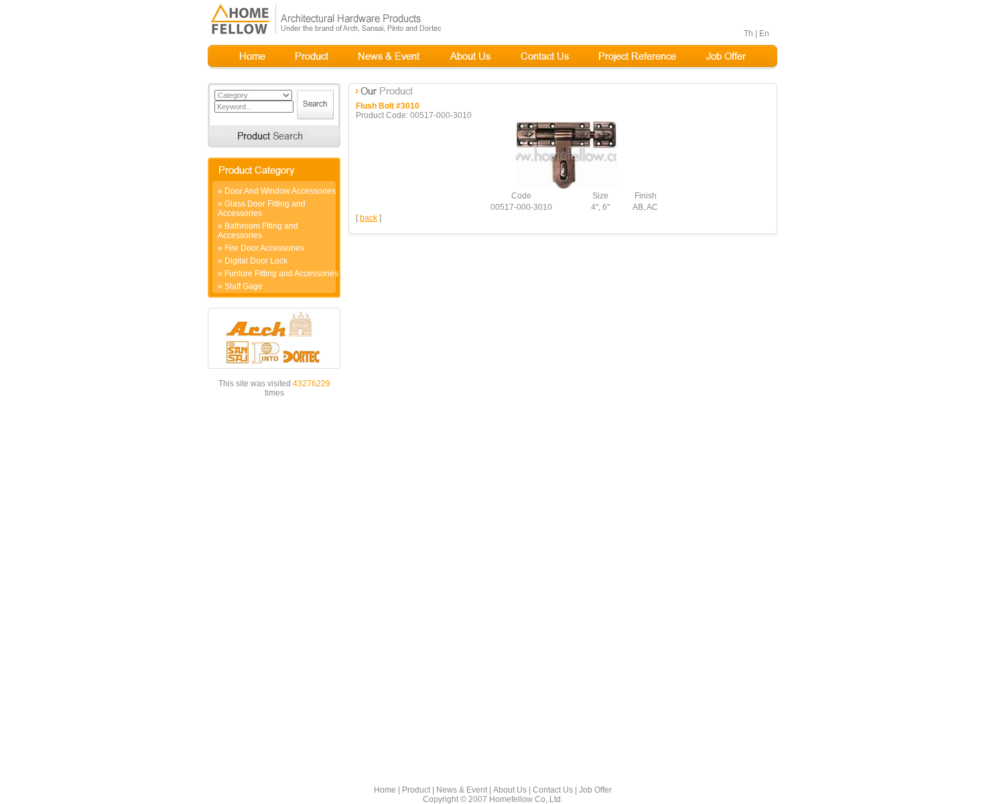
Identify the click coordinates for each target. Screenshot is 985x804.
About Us (510, 790)
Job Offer (595, 790)
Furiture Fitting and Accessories (281, 273)
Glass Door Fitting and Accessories (262, 208)
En (764, 33)
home (252, 57)
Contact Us (553, 790)
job (726, 57)
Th (748, 33)
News (388, 57)
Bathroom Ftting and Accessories (258, 230)
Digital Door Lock (255, 261)
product (312, 57)
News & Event (461, 790)
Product (416, 790)
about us (470, 57)
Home (385, 790)
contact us (545, 57)
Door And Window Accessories (280, 191)
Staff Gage (243, 286)
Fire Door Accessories (264, 248)
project (637, 57)
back (368, 218)
